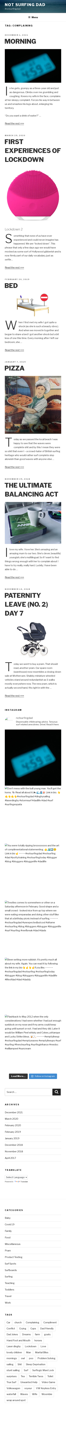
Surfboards (11, 1270)
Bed (11, 286)
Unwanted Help (28, 1382)
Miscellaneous (13, 1244)
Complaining (32, 1322)
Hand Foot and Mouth (18, 1340)
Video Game (48, 1382)
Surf (26, 1370)
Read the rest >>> (14, 123)
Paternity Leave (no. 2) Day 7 (26, 604)
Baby (8, 1218)
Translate (24, 1182)
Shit (20, 1364)
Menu (35, 17)
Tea (23, 1376)
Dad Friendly (47, 1328)
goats (47, 1334)
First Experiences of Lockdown (32, 150)
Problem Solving (46, 1358)
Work (8, 1302)
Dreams (26, 1334)
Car (8, 1322)
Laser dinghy (14, 1346)
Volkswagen (13, 1388)
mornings (12, 1358)
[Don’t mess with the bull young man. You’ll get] (33, 815)
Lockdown (30, 1346)
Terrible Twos (36, 1376)
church (18, 1322)
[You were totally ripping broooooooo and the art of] (33, 872)
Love (43, 1346)
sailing (10, 1364)
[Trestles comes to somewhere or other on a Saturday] (33, 929)
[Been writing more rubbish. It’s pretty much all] (33, 986)
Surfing (9, 1276)
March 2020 (11, 1118)
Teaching (10, 1283)
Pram (8, 1250)
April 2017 (10, 1158)
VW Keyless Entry (46, 1388)
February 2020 (13, 1125)
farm (37, 1334)
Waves (24, 1394)
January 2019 (12, 1138)
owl (23, 1358)
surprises (12, 1376)
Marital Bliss (41, 1352)
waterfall (11, 1394)
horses (38, 1340)
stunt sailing (13, 1370)
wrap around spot (16, 1400)
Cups (33, 1328)
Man (28, 1352)
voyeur (28, 1388)
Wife (34, 1394)
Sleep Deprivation (35, 1364)
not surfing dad (25, 4)
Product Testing (13, 1257)
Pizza (14, 368)
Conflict (11, 1328)
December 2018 (14, 1145)
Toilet (50, 1376)
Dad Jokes (12, 1334)
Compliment (50, 1322)
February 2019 (13, 1131)
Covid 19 (9, 1224)
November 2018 (14, 1151)
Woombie (46, 1394)
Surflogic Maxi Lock (43, 1370)
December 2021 (14, 1112)
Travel (8, 1296)
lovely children (14, 1352)
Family (8, 1231)
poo (31, 1358)
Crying (22, 1328)
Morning (20, 41)
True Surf (11, 1382)
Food (7, 1237)
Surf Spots (10, 1263)
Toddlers (9, 1289)
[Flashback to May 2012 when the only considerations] (33, 1043)
